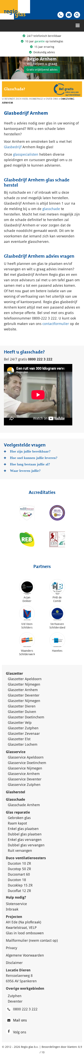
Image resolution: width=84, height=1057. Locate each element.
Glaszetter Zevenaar (24, 733)
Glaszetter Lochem (22, 744)
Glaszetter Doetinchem (26, 717)
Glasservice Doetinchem (27, 763)
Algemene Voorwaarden (25, 955)
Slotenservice (16, 904)
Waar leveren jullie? (25, 470)
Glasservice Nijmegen (25, 768)
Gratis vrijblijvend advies (42, 69)
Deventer (15, 1001)
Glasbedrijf (12, 147)
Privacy (11, 948)
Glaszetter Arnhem (23, 690)
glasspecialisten (25, 154)
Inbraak (12, 909)
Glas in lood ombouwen (25, 933)
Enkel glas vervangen (25, 840)
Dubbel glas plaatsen (25, 834)
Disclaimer (14, 963)
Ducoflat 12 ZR (19, 891)
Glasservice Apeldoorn (26, 757)
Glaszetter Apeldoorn (25, 679)
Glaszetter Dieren (22, 706)
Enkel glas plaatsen (23, 829)
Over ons (52, 98)
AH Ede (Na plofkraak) (23, 922)
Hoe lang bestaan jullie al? (30, 464)
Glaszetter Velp (20, 723)
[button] (77, 14)
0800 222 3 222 (25, 1009)
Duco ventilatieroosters (26, 858)
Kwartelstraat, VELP (21, 928)
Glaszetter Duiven (22, 712)
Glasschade (16, 799)
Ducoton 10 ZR (19, 863)
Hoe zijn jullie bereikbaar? (30, 451)
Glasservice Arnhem (24, 774)
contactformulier (55, 324)
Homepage (36, 98)
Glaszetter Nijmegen (24, 684)
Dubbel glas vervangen (26, 845)
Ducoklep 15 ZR (20, 885)
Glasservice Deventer (24, 779)
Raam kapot (17, 823)
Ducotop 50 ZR (19, 869)
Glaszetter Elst (19, 739)
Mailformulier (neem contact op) (32, 940)
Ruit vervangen (20, 850)
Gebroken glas (19, 818)
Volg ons (20, 1032)
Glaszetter (14, 673)
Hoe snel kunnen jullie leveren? (33, 458)
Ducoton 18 (17, 880)
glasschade (51, 209)
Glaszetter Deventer (23, 695)
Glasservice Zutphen (24, 785)
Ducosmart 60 (19, 874)
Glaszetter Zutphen (23, 728)
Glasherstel (16, 792)
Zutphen (14, 996)
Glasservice (15, 752)
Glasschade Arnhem (24, 805)
